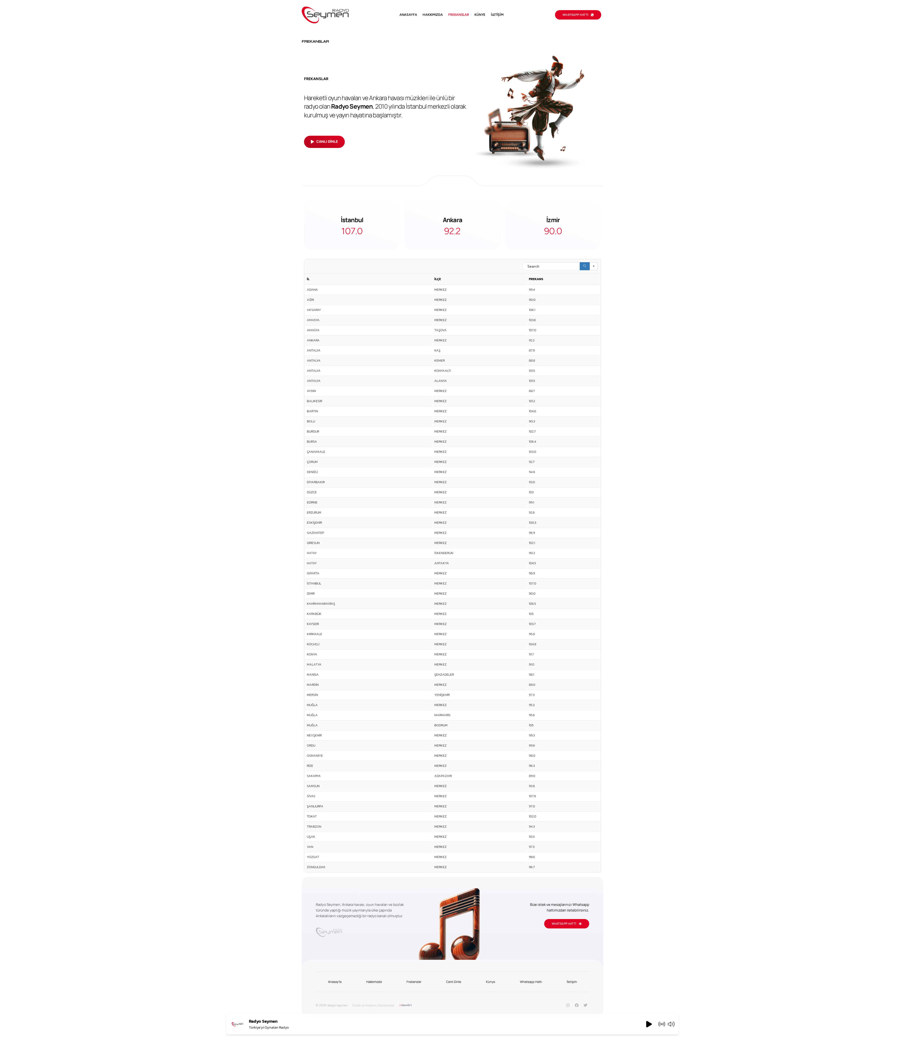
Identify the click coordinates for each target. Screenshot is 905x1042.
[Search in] (594, 266)
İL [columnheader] (308, 279)
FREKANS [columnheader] (536, 279)
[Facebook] (576, 1005)
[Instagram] (568, 1005)
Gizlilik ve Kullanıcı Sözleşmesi (373, 1005)
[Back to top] (894, 1029)
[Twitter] (585, 1005)
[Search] (585, 266)
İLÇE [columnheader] (437, 279)
